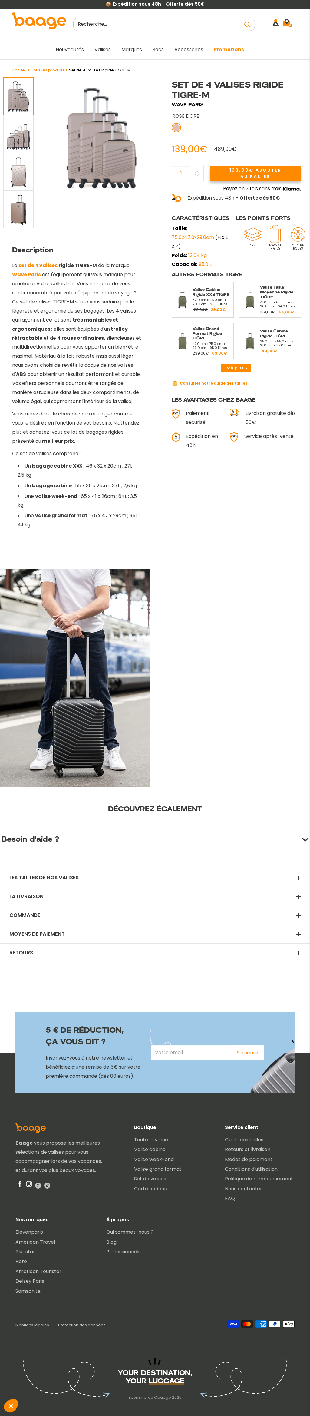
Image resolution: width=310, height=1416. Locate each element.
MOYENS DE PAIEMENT (37, 934)
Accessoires (188, 49)
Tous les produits (47, 70)
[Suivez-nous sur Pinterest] (38, 1185)
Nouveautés (70, 49)
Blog (111, 1242)
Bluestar (25, 1251)
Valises (102, 49)
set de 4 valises (38, 265)
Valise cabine (150, 1149)
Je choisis (69, 1385)
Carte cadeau (150, 1188)
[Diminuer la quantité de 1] (196, 175)
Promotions (229, 49)
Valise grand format (158, 1169)
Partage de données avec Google (50, 1355)
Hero (21, 1261)
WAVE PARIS (188, 104)
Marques (131, 49)
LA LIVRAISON (26, 896)
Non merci (27, 1385)
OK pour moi (112, 1385)
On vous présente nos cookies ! (47, 1360)
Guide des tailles (244, 1139)
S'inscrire (247, 1052)
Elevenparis (29, 1232)
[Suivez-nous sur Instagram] (29, 1185)
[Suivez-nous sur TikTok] (47, 1185)
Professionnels (123, 1251)
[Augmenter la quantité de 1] (196, 172)
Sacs (158, 49)
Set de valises (150, 1178)
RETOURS (21, 953)
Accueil (19, 70)
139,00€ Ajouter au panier (255, 173)
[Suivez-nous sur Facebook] (20, 1185)
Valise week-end (154, 1159)
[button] (11, 1405)
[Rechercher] (247, 24)
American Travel (35, 1242)
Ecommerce (141, 1397)
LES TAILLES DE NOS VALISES (44, 878)
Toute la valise (151, 1139)
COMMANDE (24, 915)
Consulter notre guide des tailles (213, 383)
